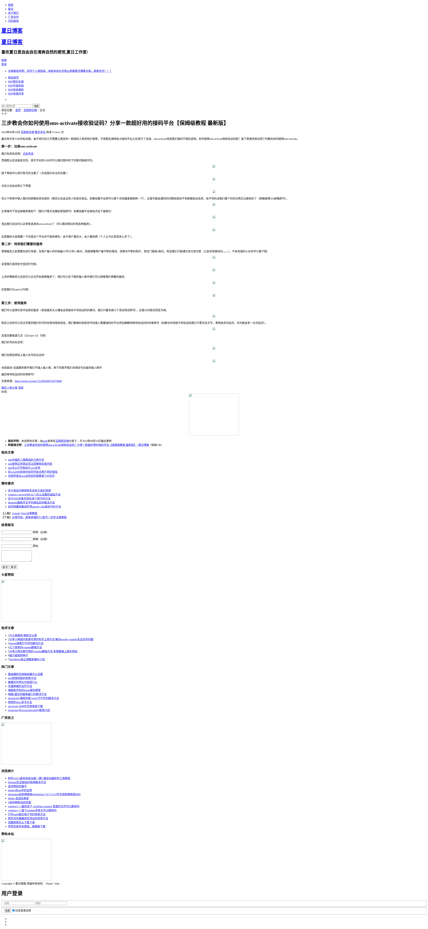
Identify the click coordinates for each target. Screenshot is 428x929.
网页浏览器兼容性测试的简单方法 (28, 818)
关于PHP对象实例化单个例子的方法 (29, 498)
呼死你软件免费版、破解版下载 (26, 826)
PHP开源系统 (16, 85)
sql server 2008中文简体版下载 (25, 706)
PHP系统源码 (16, 89)
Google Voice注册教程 (24, 513)
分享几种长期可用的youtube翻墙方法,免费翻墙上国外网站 (43, 651)
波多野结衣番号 (17, 786)
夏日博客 (12, 31)
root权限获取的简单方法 (22, 678)
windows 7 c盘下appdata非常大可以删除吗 (32, 810)
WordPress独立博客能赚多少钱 (27, 659)
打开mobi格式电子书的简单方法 (26, 814)
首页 (18, 110)
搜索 (4, 60)
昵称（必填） (41, 532)
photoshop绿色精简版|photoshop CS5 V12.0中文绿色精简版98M (44, 794)
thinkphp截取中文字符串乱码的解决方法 (31, 502)
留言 (10, 9)
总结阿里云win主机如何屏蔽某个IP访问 (31, 475)
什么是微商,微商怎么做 (23, 635)
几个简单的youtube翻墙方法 (25, 647)
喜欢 (5, 387)
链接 (10, 5)
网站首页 (13, 77)
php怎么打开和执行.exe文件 (24, 467)
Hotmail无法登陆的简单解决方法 (27, 782)
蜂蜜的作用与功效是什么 (22, 682)
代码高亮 (13, 21)
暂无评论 (40, 132)
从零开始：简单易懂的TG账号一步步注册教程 (39, 517)
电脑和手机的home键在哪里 (24, 690)
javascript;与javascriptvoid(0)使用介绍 (29, 710)
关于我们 (13, 13)
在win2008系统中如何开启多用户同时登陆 (33, 471)
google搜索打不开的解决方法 (26, 643)
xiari (45, 441)
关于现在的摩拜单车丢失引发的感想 (29, 490)
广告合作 (13, 17)
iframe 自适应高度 (18, 798)
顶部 (20, 387)
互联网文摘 (30, 110)
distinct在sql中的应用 (20, 790)
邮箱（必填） (41, 539)
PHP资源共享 (16, 93)
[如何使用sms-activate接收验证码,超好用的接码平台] (214, 166)
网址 (35, 545)
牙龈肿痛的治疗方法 (20, 686)
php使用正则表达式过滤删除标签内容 (30, 463)
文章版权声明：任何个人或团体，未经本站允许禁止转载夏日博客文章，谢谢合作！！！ (60, 71)
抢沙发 (13, 387)
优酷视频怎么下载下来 (21, 822)
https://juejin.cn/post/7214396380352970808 (38, 381)
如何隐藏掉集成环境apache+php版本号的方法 (34, 506)
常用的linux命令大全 (20, 702)
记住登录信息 (23, 910)
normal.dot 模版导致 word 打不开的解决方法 (33, 698)
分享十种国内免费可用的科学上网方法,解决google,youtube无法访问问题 (51, 639)
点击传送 (28, 153)
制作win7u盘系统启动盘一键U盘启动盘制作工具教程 (39, 778)
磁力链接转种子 (18, 655)
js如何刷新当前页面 (19, 802)
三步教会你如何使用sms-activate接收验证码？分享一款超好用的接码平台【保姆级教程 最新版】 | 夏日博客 (86, 445)
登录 (4, 64)
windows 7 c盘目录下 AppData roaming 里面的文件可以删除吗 (43, 806)
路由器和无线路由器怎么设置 (25, 674)
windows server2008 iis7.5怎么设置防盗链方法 (34, 494)
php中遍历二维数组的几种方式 (26, 459)
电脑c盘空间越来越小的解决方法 (27, 694)
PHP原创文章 (16, 81)
